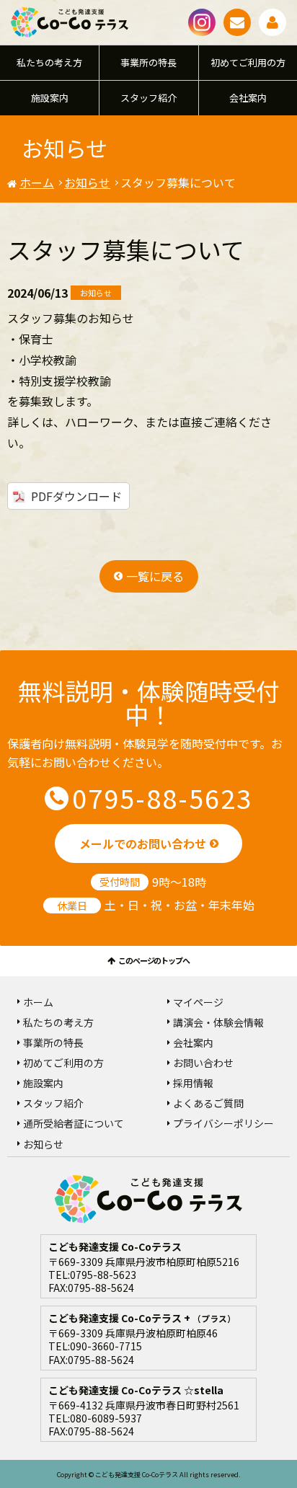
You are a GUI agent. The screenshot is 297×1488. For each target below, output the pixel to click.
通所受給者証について (73, 1123)
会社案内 (248, 98)
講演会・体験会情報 (218, 1022)
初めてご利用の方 (247, 62)
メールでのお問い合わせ (142, 843)
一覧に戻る (155, 576)
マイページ (272, 22)
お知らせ (87, 182)
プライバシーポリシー (223, 1123)
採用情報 (193, 1083)
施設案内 (49, 98)
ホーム (36, 182)
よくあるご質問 (208, 1103)
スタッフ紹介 (148, 98)
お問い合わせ (237, 22)
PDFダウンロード (76, 496)
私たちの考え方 (49, 62)
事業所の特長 (148, 62)
